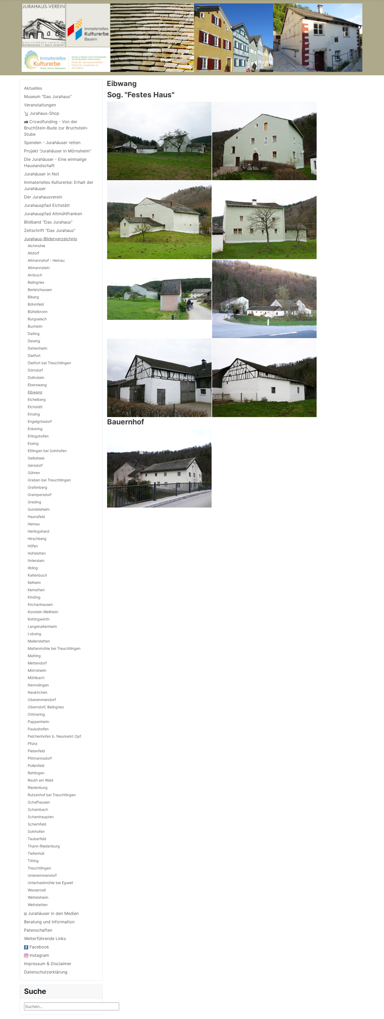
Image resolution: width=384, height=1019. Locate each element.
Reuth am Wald (40, 780)
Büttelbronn (38, 311)
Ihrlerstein (36, 560)
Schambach (38, 809)
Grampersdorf (39, 494)
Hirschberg (37, 538)
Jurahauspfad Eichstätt (47, 205)
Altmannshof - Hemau (46, 260)
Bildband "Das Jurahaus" (48, 222)
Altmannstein (39, 267)
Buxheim (35, 326)
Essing (33, 443)
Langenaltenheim (42, 626)
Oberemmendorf (42, 699)
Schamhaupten (41, 817)
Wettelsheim (38, 897)
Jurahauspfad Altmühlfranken (53, 213)
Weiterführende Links (45, 938)
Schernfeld (37, 824)
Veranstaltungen (40, 104)
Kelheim (34, 582)
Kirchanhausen (40, 604)
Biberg (33, 297)
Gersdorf (35, 465)
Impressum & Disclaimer (47, 963)
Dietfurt (34, 355)
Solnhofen (36, 831)
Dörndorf (35, 370)
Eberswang (37, 385)
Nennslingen (38, 685)
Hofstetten (37, 553)
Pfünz (33, 743)
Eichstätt (35, 407)
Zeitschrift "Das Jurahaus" (49, 230)
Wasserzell (37, 890)
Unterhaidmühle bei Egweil (50, 882)
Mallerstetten (39, 641)
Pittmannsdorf (40, 758)
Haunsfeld (36, 516)
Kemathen (36, 590)
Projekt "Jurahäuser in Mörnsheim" (57, 150)
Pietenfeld (36, 751)
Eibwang (35, 392)
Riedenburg (38, 787)
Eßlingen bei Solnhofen (47, 450)
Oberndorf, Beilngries (46, 707)
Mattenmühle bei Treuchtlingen (54, 648)
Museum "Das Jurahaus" (48, 96)
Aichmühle (36, 245)
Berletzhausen (40, 289)
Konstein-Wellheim (43, 612)
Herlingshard (38, 531)
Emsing (34, 414)
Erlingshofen (38, 436)
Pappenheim (38, 721)
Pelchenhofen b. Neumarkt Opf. (55, 736)
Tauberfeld (37, 838)
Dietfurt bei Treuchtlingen (49, 363)
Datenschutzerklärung (45, 972)
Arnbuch (35, 275)
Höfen (33, 546)
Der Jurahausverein (43, 197)
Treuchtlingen (39, 868)
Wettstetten (38, 904)
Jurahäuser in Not (41, 174)
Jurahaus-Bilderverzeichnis (50, 238)
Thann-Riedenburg (44, 846)
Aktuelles (33, 88)
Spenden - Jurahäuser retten (52, 142)
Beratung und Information (49, 921)
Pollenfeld (36, 765)
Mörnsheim (37, 670)
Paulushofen (38, 729)
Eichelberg (37, 399)
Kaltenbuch (37, 575)
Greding (34, 502)
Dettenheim (37, 348)
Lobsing (34, 633)
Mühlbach (36, 677)
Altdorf (33, 253)
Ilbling (33, 568)
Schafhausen (39, 802)
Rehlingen (36, 773)
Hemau (34, 524)
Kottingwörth (38, 619)
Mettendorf (37, 663)
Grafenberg (37, 487)
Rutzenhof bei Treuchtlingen (52, 795)
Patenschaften (38, 930)
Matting (34, 655)
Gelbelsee (36, 458)
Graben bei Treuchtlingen (49, 480)
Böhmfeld (36, 304)
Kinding (34, 597)
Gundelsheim (39, 509)
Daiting (34, 333)
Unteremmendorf (42, 875)
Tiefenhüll (36, 853)
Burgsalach (37, 319)
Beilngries (36, 282)
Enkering (35, 428)
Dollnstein (36, 377)
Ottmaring (36, 714)
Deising (34, 341)
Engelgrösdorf (40, 421)
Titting (33, 860)
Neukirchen (37, 692)
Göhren (34, 472)
